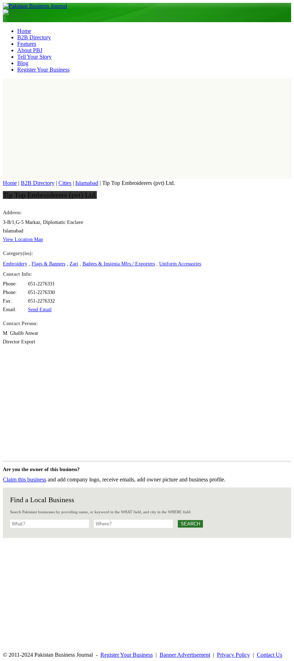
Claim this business (24, 479)
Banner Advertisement (185, 655)
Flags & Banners (48, 263)
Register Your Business (126, 655)
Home (10, 183)
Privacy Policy (233, 655)
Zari (74, 263)
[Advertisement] (147, 129)
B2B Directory (37, 183)
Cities (64, 183)
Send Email (40, 309)
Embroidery (15, 263)
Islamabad (86, 183)
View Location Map (23, 239)
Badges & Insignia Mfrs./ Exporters (118, 263)
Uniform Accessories (180, 263)
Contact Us (269, 655)
